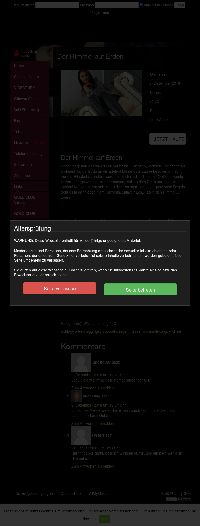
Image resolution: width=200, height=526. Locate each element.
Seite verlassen (60, 288)
